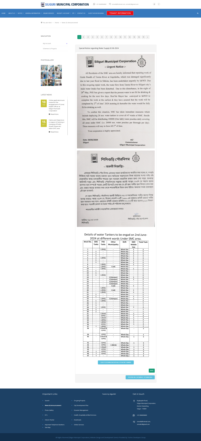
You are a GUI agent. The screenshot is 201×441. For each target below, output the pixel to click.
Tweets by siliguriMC (109, 394)
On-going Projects (79, 401)
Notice (20, 13)
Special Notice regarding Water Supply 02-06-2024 (99, 48)
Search (47, 401)
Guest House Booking (96, 13)
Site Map (47, 427)
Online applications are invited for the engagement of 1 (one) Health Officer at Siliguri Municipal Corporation (56, 105)
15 (143, 37)
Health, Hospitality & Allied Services (85, 415)
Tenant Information (120, 13)
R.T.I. (46, 415)
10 (120, 37)
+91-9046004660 (101, 4)
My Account (47, 43)
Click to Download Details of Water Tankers (115, 362)
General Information (32, 13)
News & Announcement (70, 23)
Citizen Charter (49, 420)
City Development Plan (81, 405)
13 (134, 37)
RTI (73, 13)
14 (139, 37)
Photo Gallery (49, 410)
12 (129, 37)
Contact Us (81, 13)
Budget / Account (63, 13)
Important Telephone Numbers (54, 425)
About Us (11, 13)
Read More (54, 114)
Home (3, 13)
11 (125, 37)
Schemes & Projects (50, 49)
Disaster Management (81, 410)
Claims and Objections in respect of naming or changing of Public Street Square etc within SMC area (56, 124)
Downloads (77, 420)
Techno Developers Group (137, 437)
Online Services (48, 13)
